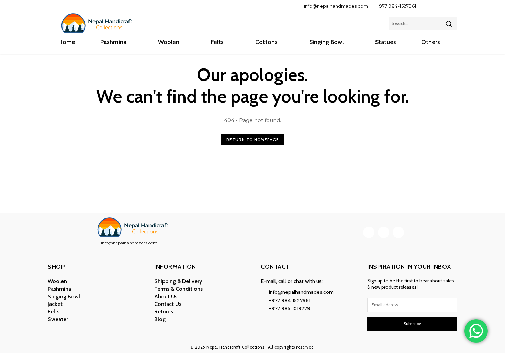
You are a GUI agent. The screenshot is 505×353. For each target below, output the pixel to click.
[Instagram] (438, 6)
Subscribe (412, 323)
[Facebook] (427, 6)
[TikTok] (450, 6)
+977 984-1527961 (396, 6)
